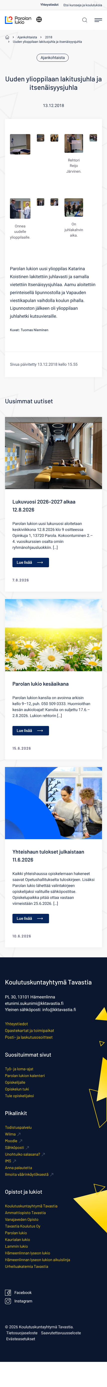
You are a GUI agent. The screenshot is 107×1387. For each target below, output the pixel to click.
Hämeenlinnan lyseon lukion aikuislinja (37, 1259)
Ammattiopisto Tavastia (25, 1212)
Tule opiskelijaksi (19, 1095)
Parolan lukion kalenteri (25, 1075)
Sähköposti (14, 1147)
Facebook (23, 1293)
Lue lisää (24, 562)
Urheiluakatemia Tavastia (26, 1266)
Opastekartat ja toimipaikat (29, 1030)
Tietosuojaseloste (22, 1333)
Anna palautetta (18, 1167)
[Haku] (83, 20)
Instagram (23, 1301)
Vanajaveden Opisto (21, 1219)
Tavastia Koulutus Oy (22, 1226)
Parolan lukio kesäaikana (40, 684)
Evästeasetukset (20, 1339)
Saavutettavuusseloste (61, 1333)
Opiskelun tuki (17, 1089)
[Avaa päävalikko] (98, 20)
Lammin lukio (16, 1246)
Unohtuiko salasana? (22, 1154)
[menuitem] (51, 4)
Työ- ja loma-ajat (19, 1069)
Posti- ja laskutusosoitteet (29, 1037)
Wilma (10, 1134)
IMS (8, 1161)
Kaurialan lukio (17, 1239)
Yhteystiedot (49, 4)
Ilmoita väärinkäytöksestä (27, 1174)
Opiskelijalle (15, 1082)
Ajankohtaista (53, 58)
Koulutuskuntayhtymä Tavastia (31, 1206)
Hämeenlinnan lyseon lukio (27, 1253)
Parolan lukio (16, 1233)
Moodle (11, 1140)
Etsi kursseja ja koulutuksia (82, 5)
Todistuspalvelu (18, 1127)
